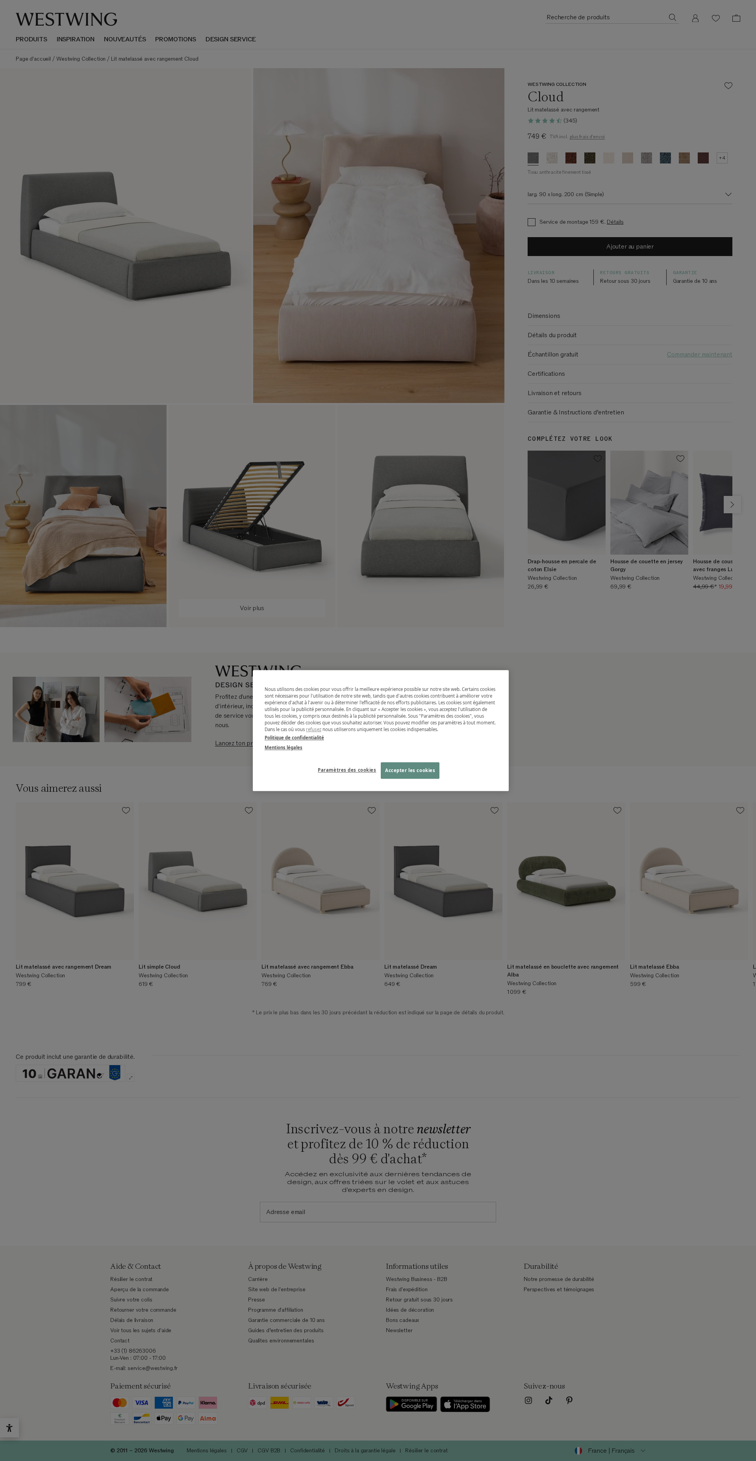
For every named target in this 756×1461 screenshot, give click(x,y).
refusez (313, 729)
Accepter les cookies (410, 770)
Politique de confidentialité (294, 738)
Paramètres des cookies (347, 770)
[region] (381, 730)
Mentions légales (283, 747)
